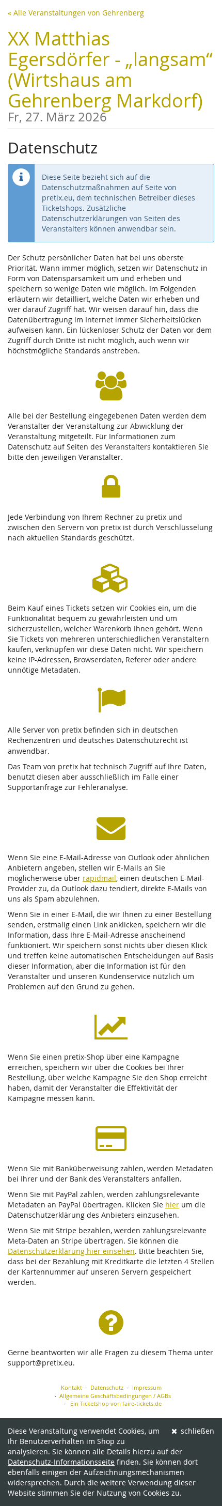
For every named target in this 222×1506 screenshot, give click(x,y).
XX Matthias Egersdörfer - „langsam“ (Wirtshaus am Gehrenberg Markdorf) (110, 74)
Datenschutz (106, 1387)
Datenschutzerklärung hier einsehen (71, 1251)
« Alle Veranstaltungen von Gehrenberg (76, 13)
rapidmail (99, 878)
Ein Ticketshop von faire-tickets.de (116, 1403)
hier (172, 1204)
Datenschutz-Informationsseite (61, 1462)
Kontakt (71, 1387)
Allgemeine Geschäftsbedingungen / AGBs (115, 1396)
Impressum (147, 1387)
